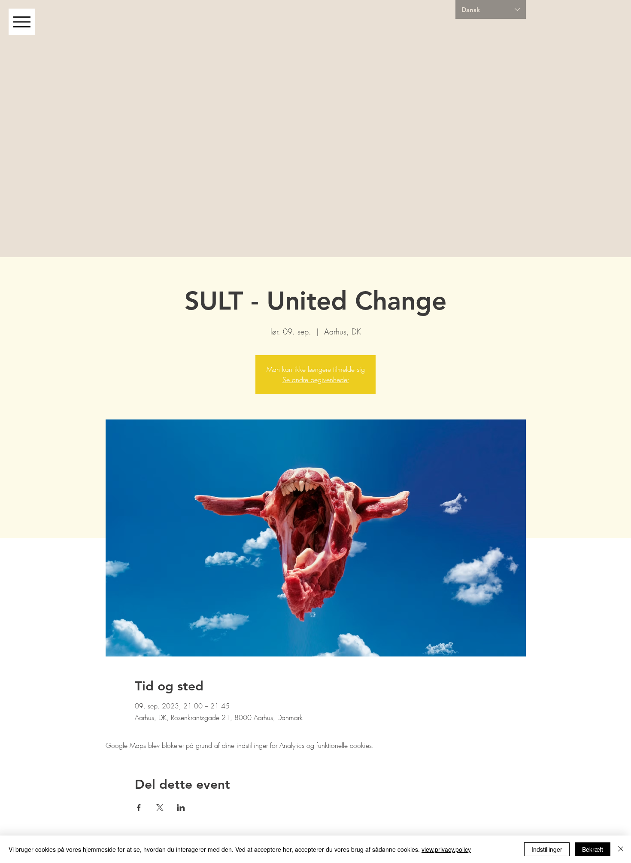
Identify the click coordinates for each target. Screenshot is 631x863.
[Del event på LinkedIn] (181, 807)
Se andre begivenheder (315, 379)
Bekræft (592, 849)
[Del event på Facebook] (139, 807)
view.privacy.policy (446, 849)
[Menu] (22, 22)
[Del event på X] (160, 807)
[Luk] (621, 849)
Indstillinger (546, 849)
